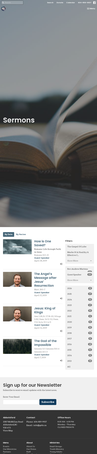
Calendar (70, 2)
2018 (79, 333)
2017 (79, 339)
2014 (79, 355)
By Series (21, 234)
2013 (79, 361)
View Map (8, 431)
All (68, 367)
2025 (79, 294)
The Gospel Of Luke (76, 247)
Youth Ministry (57, 449)
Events (6, 446)
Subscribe (47, 402)
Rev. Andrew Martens (79, 270)
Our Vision (31, 449)
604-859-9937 (84, 2)
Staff (28, 452)
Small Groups (56, 446)
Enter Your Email (11, 397)
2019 (79, 327)
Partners (7, 452)
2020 (79, 322)
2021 (79, 316)
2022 (79, 311)
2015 (79, 350)
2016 (79, 344)
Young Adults (56, 452)
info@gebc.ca (39, 425)
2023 (79, 305)
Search (50, 2)
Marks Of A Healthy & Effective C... (78, 253)
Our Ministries (9, 449)
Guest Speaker (79, 275)
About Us (30, 446)
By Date (9, 234)
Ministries (55, 442)
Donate (60, 2)
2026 (79, 288)
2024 (79, 300)
